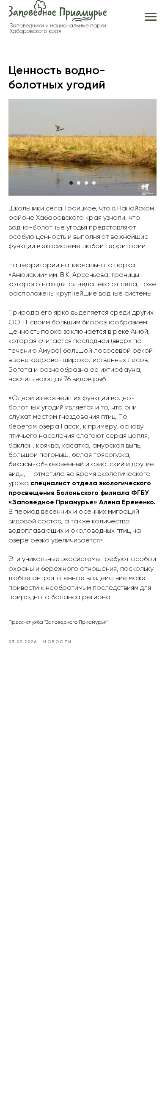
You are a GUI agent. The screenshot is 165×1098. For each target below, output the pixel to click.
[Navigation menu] (151, 17)
